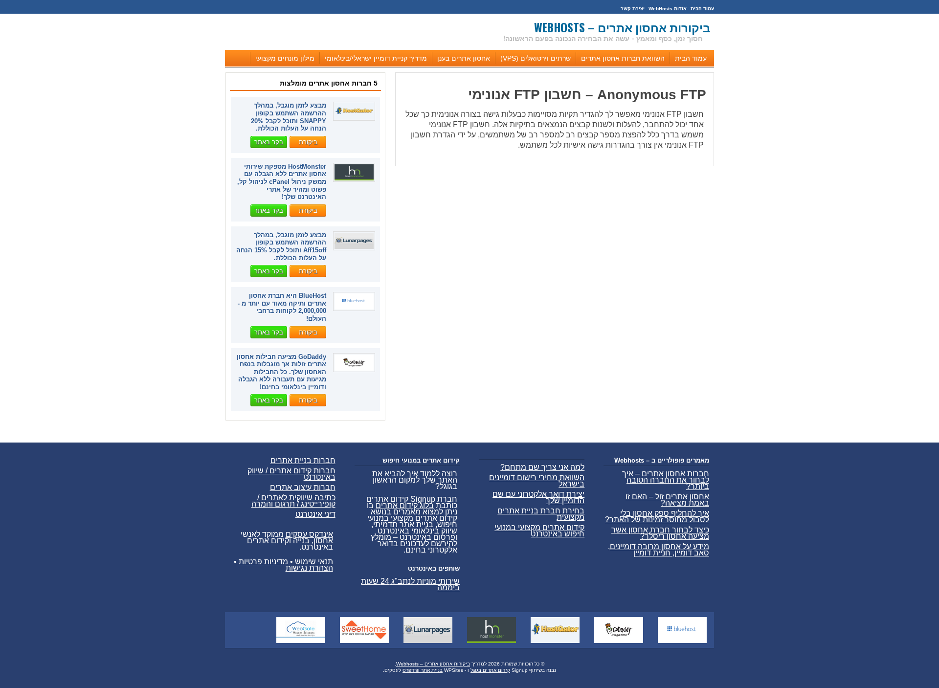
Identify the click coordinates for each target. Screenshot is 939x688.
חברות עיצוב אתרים (302, 487)
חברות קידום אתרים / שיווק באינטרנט (291, 473)
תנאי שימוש (314, 561)
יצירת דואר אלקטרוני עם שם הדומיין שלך (538, 497)
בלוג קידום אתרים (405, 505)
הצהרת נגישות (309, 568)
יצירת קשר (633, 8)
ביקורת (308, 142)
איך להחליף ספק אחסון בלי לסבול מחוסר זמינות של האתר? (657, 516)
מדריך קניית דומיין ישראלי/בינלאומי (376, 58)
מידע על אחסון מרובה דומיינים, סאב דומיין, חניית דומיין (658, 549)
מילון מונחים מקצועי (284, 58)
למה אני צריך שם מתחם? (542, 467)
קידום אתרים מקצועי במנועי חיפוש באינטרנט (539, 530)
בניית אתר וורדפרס (422, 670)
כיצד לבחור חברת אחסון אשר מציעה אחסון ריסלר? (660, 533)
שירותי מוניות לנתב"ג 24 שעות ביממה (410, 584)
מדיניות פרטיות (263, 561)
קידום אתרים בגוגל (490, 670)
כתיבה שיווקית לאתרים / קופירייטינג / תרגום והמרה (293, 500)
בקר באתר (268, 142)
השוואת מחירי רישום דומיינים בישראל (536, 480)
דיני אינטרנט (315, 514)
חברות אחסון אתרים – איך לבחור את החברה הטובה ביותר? (665, 479)
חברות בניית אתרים (302, 460)
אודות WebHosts (667, 8)
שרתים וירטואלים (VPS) (535, 58)
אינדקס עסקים (309, 534)
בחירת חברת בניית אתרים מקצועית (540, 514)
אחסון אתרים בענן (463, 58)
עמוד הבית (702, 8)
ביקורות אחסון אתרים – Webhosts (622, 27)
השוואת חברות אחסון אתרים (623, 58)
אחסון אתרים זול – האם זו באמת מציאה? (667, 499)
